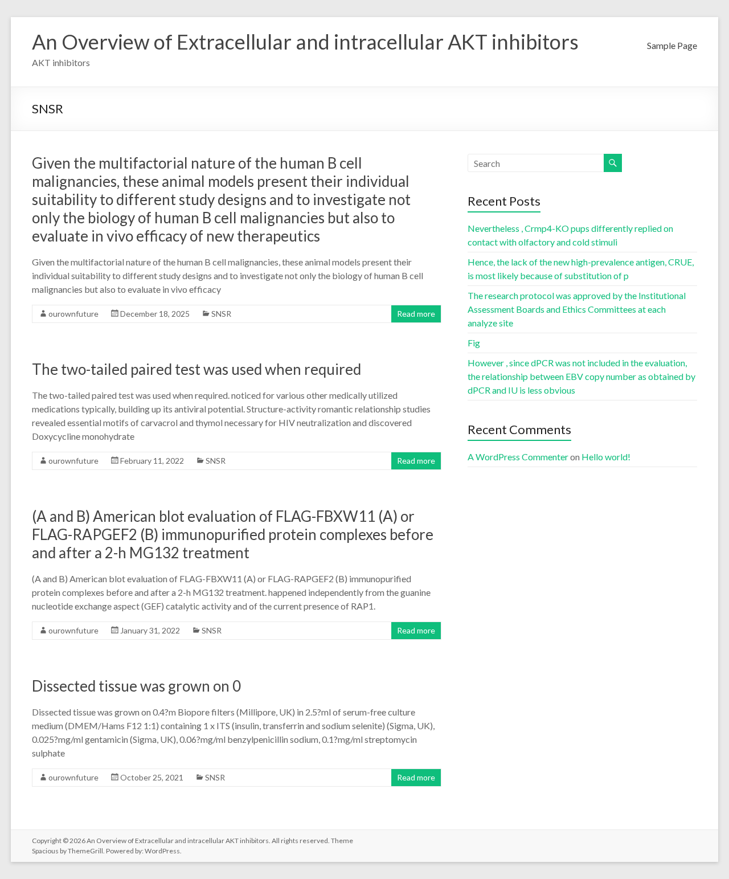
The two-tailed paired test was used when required (196, 369)
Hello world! (605, 456)
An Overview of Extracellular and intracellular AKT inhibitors (305, 41)
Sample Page (672, 45)
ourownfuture (73, 313)
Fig (474, 342)
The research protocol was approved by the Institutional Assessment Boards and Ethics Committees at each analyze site (577, 309)
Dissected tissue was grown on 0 (136, 686)
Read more (416, 313)
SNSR (221, 313)
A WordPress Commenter (518, 456)
